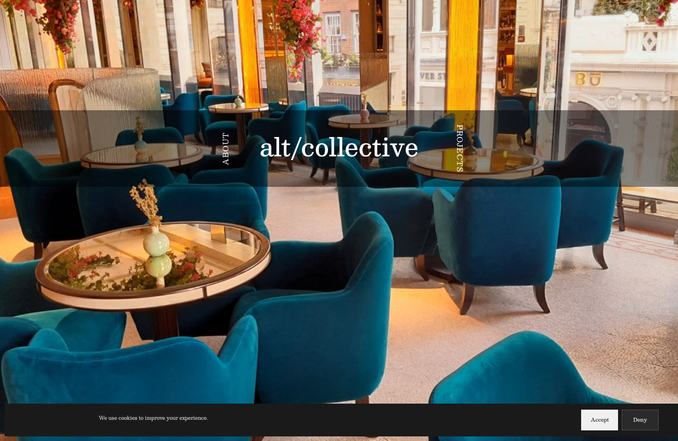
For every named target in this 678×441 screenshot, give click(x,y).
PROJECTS (460, 149)
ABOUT (225, 148)
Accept (600, 419)
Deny (640, 419)
